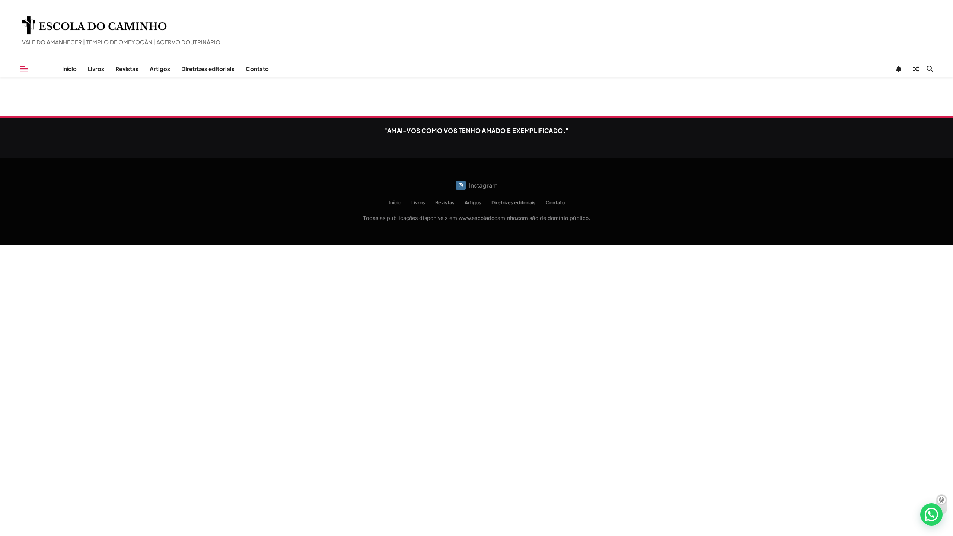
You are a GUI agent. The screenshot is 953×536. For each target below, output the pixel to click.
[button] (931, 514)
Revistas (126, 68)
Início (69, 68)
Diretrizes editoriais (208, 68)
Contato (257, 68)
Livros (96, 68)
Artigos (160, 68)
